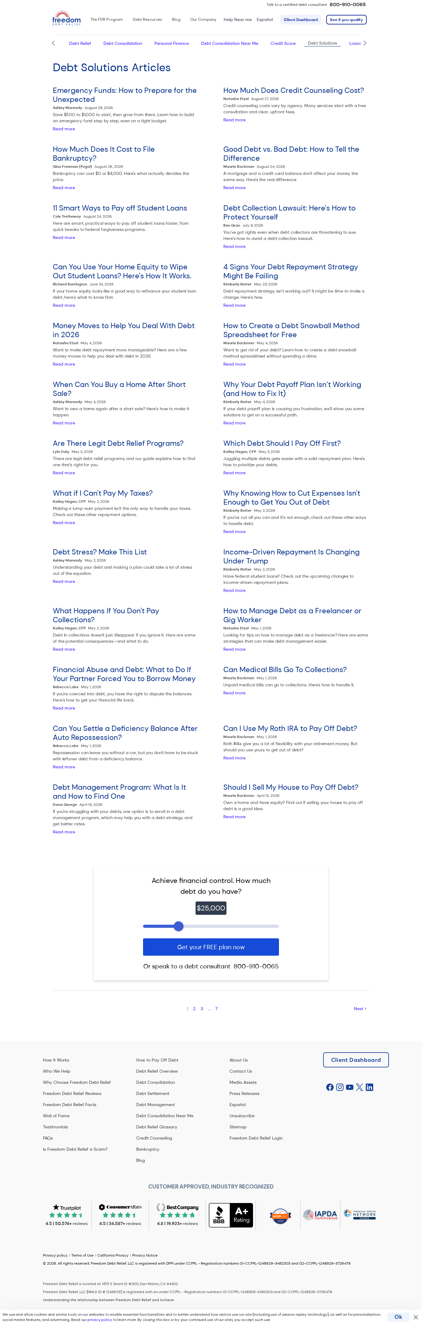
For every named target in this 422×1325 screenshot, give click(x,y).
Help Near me (238, 19)
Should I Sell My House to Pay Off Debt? (290, 787)
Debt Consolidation (122, 43)
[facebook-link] (330, 1088)
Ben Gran (231, 225)
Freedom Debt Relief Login (256, 1138)
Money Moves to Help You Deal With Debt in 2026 (124, 330)
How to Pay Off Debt (157, 1060)
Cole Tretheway (67, 216)
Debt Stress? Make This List (100, 552)
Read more (64, 129)
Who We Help (56, 1071)
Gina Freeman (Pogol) (72, 166)
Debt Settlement (152, 1093)
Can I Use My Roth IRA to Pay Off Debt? (290, 728)
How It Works (56, 1060)
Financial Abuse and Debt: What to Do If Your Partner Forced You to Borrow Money (124, 674)
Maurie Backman (238, 166)
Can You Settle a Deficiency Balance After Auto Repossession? (125, 732)
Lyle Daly (61, 451)
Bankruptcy (147, 1149)
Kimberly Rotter (237, 284)
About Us (239, 1060)
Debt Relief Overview (157, 1071)
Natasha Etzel (236, 98)
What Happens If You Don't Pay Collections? (106, 615)
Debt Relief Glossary (156, 1127)
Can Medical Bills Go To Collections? (285, 669)
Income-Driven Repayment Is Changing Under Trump (291, 556)
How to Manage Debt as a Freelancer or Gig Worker (292, 615)
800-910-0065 (348, 4)
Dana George (65, 804)
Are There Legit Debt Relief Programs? (118, 443)
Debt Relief (80, 43)
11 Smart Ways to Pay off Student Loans (120, 208)
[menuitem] (107, 19)
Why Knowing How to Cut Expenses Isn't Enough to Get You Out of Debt (291, 497)
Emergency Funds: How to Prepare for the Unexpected (125, 94)
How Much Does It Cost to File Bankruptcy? (104, 153)
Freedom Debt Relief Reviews (72, 1093)
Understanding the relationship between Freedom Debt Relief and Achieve (108, 1299)
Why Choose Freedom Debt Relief (77, 1082)
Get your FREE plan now (211, 947)
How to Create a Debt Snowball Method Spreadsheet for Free (291, 330)
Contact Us (241, 1071)
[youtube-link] (349, 1088)
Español (265, 19)
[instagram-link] (340, 1088)
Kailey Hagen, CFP (239, 451)
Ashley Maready (67, 107)
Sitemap (238, 1127)
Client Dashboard (301, 19)
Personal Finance (171, 43)
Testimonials (55, 1127)
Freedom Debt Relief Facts (69, 1104)
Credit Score (283, 43)
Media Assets (243, 1082)
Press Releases (245, 1093)
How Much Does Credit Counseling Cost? (293, 90)
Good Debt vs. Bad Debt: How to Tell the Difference (291, 153)
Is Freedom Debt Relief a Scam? (75, 1149)
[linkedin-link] (369, 1088)
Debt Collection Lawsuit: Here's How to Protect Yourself (289, 212)
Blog (140, 1160)
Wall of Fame (56, 1116)
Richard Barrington (70, 284)
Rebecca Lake (65, 686)
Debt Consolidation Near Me (229, 43)
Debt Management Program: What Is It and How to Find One (119, 791)
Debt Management (155, 1104)
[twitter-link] (359, 1088)
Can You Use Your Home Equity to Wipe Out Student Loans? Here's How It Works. (122, 271)
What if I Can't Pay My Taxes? (103, 493)
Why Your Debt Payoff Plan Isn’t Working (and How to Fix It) (292, 389)
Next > (360, 1008)
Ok (398, 1317)
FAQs (48, 1138)
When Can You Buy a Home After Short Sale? (119, 389)
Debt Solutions (322, 43)
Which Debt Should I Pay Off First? (282, 443)
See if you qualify (346, 19)
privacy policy (99, 1319)
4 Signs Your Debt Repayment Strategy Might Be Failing (290, 271)
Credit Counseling (154, 1138)
